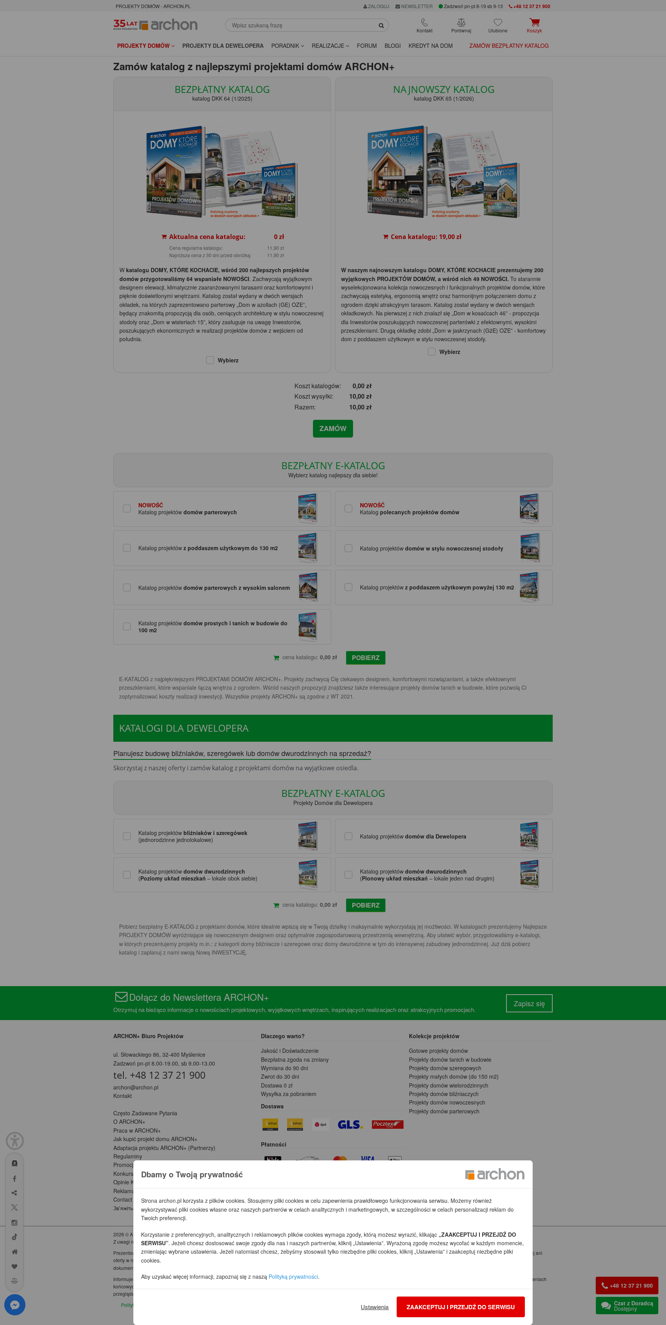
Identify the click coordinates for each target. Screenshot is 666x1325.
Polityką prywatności (293, 1276)
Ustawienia (374, 1307)
